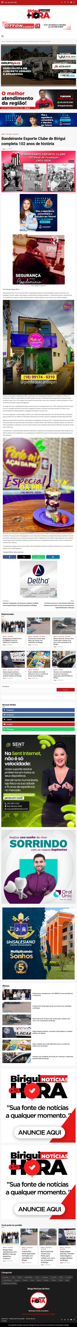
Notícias (10, 636)
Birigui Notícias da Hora (37, 1325)
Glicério (39, 1280)
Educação (69, 1277)
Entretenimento (7, 1280)
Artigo (13, 1277)
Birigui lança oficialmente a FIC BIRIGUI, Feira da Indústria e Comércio (13, 625)
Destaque (9, 134)
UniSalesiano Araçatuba (9, 1283)
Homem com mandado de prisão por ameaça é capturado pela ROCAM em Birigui (64, 659)
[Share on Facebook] (9, 557)
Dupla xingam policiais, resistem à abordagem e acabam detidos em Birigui (13, 659)
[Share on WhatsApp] (38, 557)
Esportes (15, 134)
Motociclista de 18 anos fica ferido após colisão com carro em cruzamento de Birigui (64, 625)
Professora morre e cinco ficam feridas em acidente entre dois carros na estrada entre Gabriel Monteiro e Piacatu (59, 604)
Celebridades (28, 1277)
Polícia (60, 669)
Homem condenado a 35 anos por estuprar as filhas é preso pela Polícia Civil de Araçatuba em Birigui (20, 603)
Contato (4, 1321)
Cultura (37, 1277)
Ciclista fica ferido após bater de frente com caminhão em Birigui (38, 625)
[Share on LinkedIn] (53, 557)
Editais (61, 1277)
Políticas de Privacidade (17, 1318)
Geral (32, 1280)
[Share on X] (24, 557)
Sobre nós (4, 1318)
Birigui (3, 134)
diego (4, 149)
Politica (54, 1280)
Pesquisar (5, 686)
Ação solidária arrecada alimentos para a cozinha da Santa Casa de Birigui (38, 659)
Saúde (67, 1280)
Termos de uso (30, 1318)
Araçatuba (5, 1277)
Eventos (25, 1280)
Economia (54, 1277)
